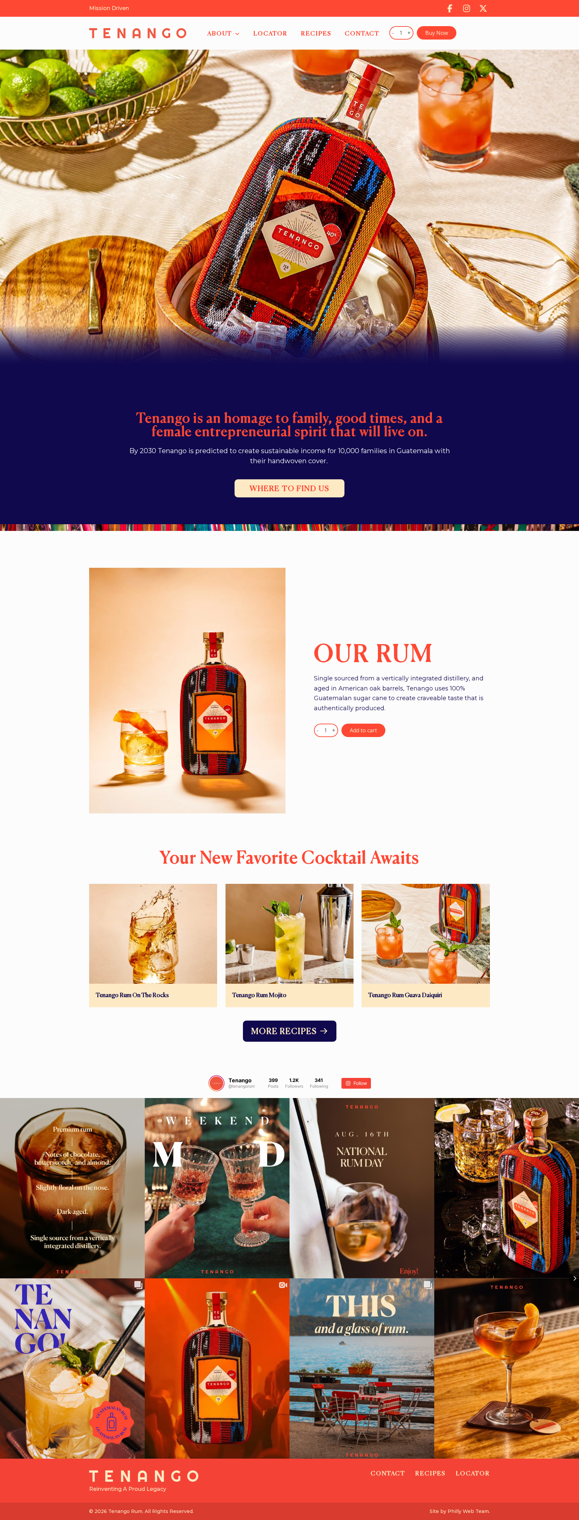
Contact (388, 1474)
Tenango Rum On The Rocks (132, 995)
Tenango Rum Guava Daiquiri (405, 995)
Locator (473, 1474)
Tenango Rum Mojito (259, 995)
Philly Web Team (468, 1511)
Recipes (430, 1474)
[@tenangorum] (216, 1083)
